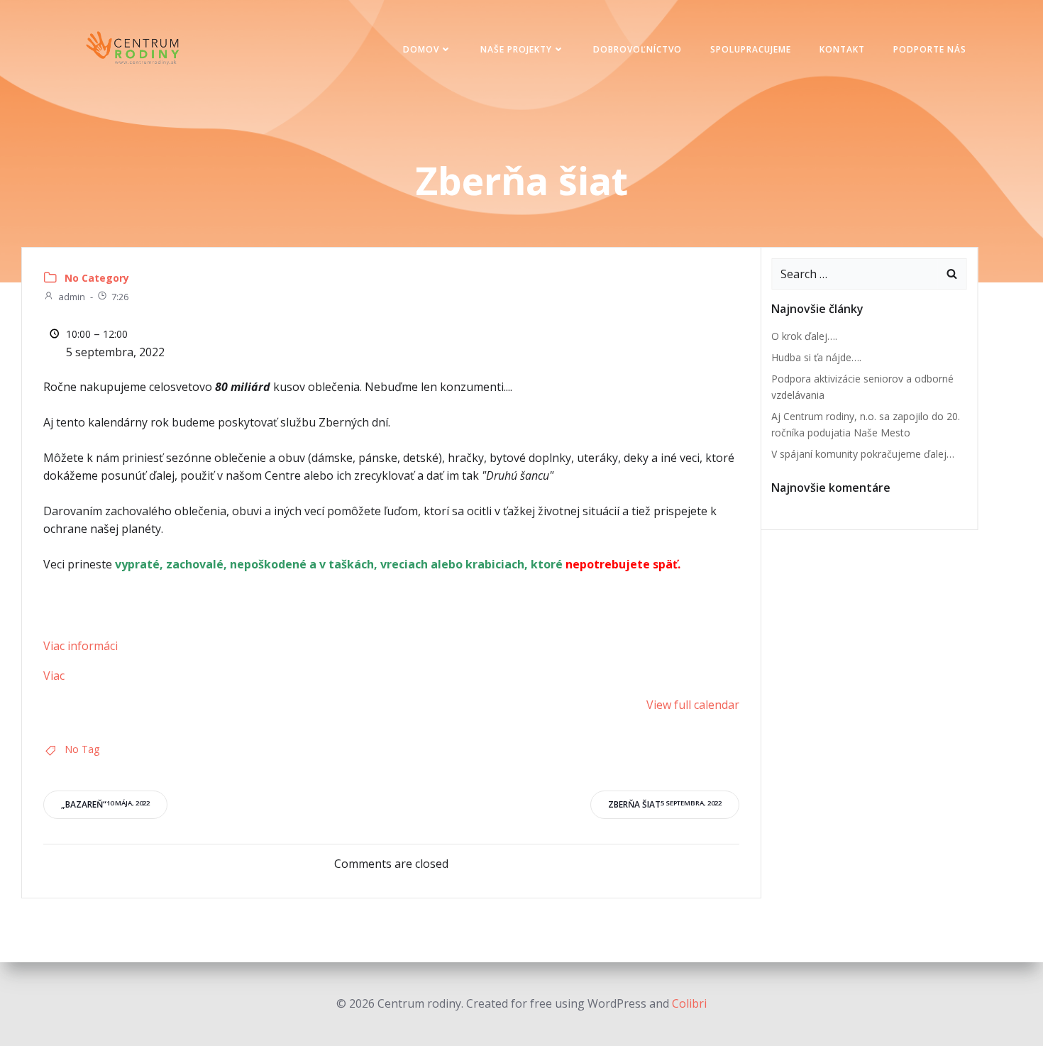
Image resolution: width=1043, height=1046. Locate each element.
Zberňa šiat (665, 804)
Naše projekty (516, 49)
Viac (54, 675)
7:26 (119, 296)
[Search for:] (855, 274)
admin (71, 296)
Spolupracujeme (750, 49)
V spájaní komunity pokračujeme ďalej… (862, 454)
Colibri (689, 1003)
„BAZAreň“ (105, 804)
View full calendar (692, 704)
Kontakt (842, 49)
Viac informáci (80, 646)
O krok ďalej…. (804, 336)
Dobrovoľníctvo (637, 49)
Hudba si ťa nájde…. (816, 357)
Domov (421, 49)
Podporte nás (929, 49)
